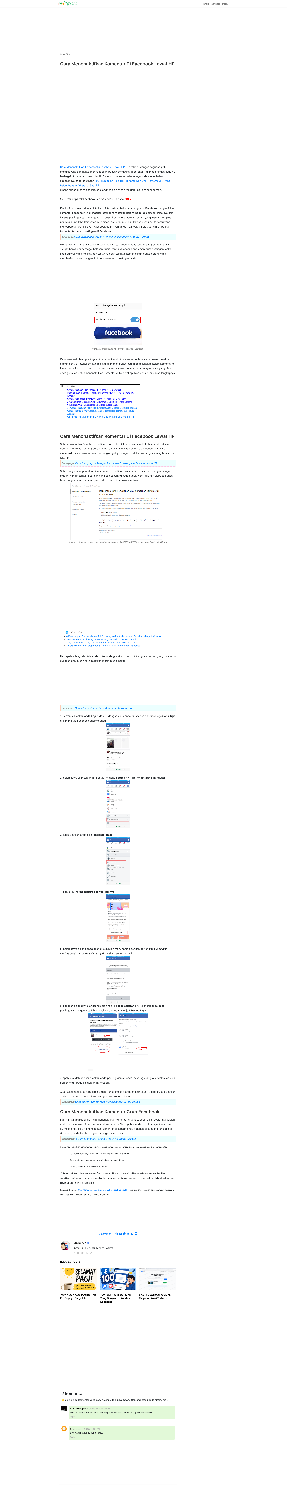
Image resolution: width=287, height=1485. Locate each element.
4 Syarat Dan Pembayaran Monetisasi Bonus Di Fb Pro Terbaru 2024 (103, 642)
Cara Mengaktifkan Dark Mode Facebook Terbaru (104, 708)
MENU (225, 4)
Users (72, 1429)
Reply (72, 1417)
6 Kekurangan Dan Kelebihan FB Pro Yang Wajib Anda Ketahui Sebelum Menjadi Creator (114, 636)
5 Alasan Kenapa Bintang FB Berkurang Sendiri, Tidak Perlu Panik (101, 639)
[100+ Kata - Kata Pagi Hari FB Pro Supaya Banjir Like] (78, 1279)
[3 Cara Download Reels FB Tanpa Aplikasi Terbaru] (157, 1279)
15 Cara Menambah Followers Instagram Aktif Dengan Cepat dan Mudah (102, 408)
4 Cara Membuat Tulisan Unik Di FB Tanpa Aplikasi (105, 1138)
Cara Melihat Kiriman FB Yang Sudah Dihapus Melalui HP (101, 416)
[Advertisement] (143, 29)
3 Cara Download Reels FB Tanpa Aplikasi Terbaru (155, 1296)
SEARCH (215, 4)
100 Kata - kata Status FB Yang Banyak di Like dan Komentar (115, 1298)
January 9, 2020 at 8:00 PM (88, 1429)
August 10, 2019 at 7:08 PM (98, 1409)
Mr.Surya (80, 1242)
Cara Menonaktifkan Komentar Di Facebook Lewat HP (93, 167)
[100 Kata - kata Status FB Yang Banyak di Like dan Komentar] (118, 1279)
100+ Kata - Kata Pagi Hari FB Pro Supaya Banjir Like (78, 1296)
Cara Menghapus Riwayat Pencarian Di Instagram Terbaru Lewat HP (116, 463)
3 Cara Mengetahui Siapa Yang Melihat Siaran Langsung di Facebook (104, 645)
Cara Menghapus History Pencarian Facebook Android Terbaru (112, 236)
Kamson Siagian (78, 1408)
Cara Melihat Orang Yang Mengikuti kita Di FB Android (107, 1101)
